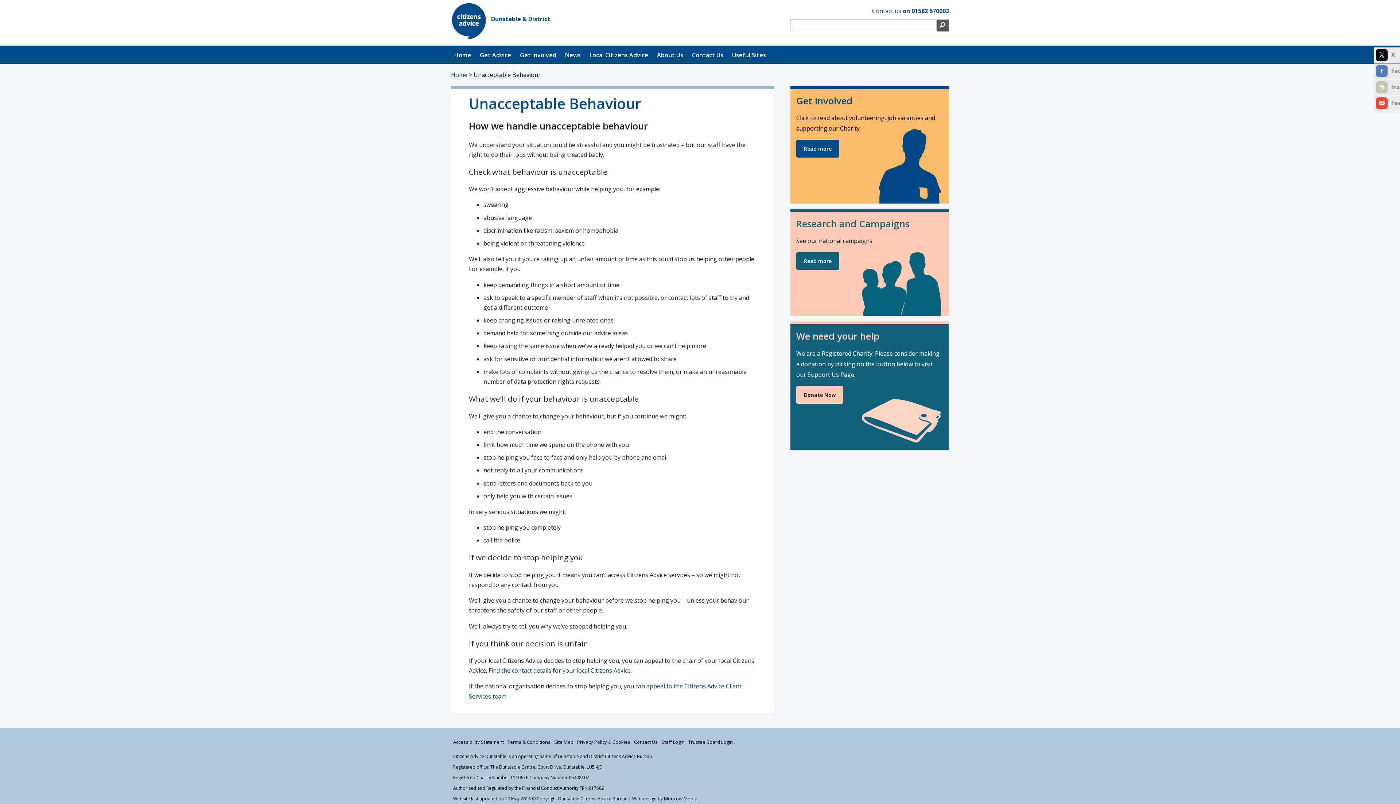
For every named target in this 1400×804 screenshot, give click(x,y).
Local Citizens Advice (619, 55)
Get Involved (538, 55)
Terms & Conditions (529, 742)
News (573, 55)
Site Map (563, 742)
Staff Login (673, 742)
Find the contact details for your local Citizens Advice (560, 670)
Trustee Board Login (710, 742)
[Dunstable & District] (469, 37)
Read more (818, 148)
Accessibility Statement (478, 742)
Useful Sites (749, 55)
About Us (670, 55)
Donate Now (820, 394)
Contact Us (707, 55)
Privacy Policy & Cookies (603, 742)
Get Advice (495, 55)
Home (462, 55)
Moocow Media (680, 798)
